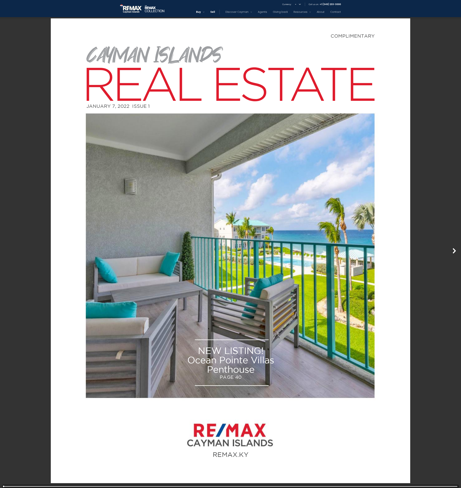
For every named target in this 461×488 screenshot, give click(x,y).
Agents (262, 12)
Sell (212, 12)
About (321, 12)
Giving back (280, 12)
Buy (198, 12)
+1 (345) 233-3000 (330, 4)
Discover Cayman (237, 12)
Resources (300, 12)
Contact (335, 12)
